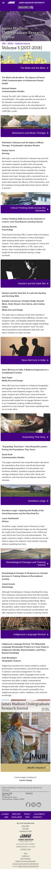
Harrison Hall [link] (7, 793)
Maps (27, 817)
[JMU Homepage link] (26, 841)
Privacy (27, 814)
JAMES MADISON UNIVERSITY (28, 866)
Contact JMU (25, 849)
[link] (28, 806)
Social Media (17, 817)
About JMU (25, 826)
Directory (16, 814)
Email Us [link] (29, 793)
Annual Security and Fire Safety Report (26, 864)
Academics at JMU (25, 831)
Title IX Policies (25, 858)
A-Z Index (5, 814)
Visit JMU (25, 828)
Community (37, 817)
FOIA (25, 853)
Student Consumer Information (25, 861)
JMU (4, 43)
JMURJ (10, 43)
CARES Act (25, 856)
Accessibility (39, 814)
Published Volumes (22, 43)
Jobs (6, 817)
